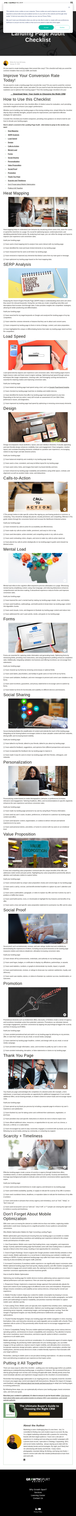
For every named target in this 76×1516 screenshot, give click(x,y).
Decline (62, 27)
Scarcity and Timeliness (17, 180)
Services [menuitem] (38, 1492)
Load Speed (12, 139)
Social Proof (12, 169)
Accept (46, 27)
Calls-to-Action (13, 146)
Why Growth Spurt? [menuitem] (38, 1489)
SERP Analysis (13, 135)
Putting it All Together (15, 188)
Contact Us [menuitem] (38, 1498)
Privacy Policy (38, 1512)
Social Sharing (13, 158)
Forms (10, 154)
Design (10, 142)
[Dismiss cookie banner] (69, 7)
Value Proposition (14, 165)
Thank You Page (14, 177)
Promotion (12, 173)
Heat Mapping (13, 131)
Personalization (14, 161)
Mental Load (12, 150)
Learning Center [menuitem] (38, 1495)
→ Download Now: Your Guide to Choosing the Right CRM (38, 94)
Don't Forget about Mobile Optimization (21, 184)
